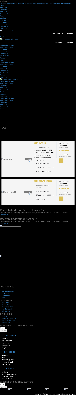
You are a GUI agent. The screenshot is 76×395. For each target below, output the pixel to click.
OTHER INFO (9, 368)
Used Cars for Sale (7, 45)
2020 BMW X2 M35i (43, 181)
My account (58, 34)
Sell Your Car (4, 56)
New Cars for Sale (6, 47)
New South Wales (42, 185)
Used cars (3, 5)
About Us (3, 12)
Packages (3, 16)
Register (70, 34)
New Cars (3, 7)
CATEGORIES (9, 352)
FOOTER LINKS (10, 335)
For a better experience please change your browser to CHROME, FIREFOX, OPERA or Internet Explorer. (36, 3)
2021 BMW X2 (40, 143)
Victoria (39, 147)
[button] (38, 335)
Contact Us (4, 14)
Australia (45, 147)
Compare (3, 10)
